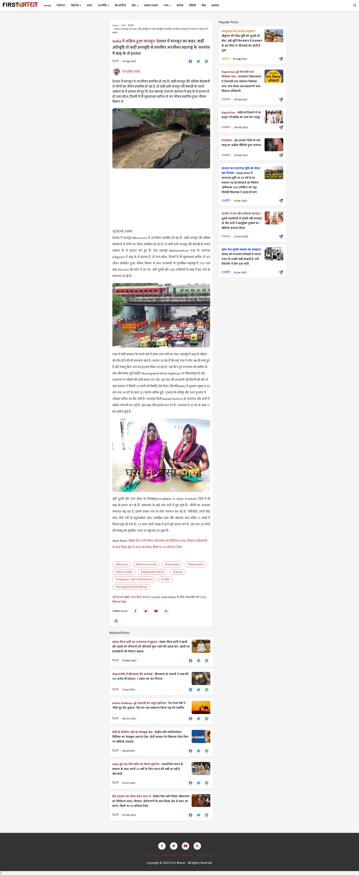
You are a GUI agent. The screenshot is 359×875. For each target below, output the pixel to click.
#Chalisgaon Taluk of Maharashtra (134, 579)
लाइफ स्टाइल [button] (151, 5)
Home (47, 5)
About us (153, 855)
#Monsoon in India (146, 564)
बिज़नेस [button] (75, 5)
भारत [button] (89, 5)
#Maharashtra (195, 564)
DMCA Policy (169, 855)
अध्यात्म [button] (215, 5)
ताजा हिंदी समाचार (140, 597)
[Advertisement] (161, 198)
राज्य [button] (166, 5)
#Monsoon (121, 564)
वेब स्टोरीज (120, 5)
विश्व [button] (204, 5)
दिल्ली (130, 25)
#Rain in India (172, 564)
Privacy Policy (203, 855)
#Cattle (165, 579)
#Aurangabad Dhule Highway (131, 587)
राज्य (123, 25)
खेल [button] (134, 5)
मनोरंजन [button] (61, 5)
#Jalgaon (178, 572)
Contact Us (186, 855)
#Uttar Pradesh (124, 572)
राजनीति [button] (102, 5)
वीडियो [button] (192, 5)
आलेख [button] (180, 5)
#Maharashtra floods (152, 572)
